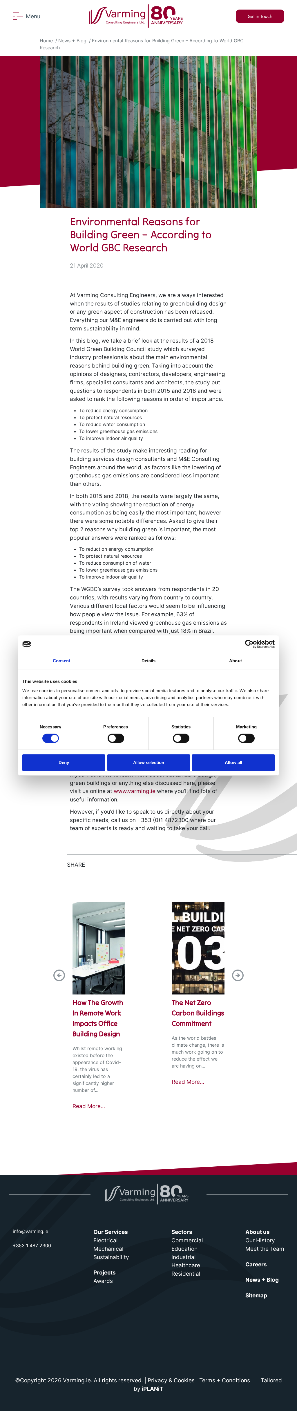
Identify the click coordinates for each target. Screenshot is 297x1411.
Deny (64, 762)
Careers (256, 1264)
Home (46, 40)
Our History (260, 1240)
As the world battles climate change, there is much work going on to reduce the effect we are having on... (198, 1052)
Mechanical (108, 1248)
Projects (104, 1272)
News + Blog (72, 40)
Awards (103, 1280)
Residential (185, 1273)
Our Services (110, 1231)
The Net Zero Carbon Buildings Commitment (198, 1013)
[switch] (116, 738)
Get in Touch (260, 16)
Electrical (105, 1240)
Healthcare (185, 1265)
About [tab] (235, 660)
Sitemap (256, 1295)
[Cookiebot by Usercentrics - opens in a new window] (249, 644)
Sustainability (111, 1257)
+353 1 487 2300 (32, 1245)
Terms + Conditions (224, 1380)
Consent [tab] (61, 660)
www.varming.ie (134, 791)
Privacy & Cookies (171, 1380)
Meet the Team (264, 1248)
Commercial (187, 1240)
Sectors (181, 1231)
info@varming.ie (30, 1231)
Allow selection (148, 762)
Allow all (233, 762)
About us (257, 1231)
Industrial (183, 1257)
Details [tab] (149, 660)
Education (184, 1248)
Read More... (89, 1106)
